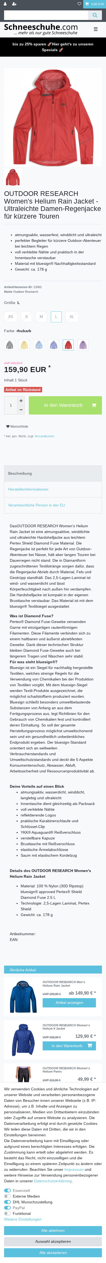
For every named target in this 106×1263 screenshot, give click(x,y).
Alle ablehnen (53, 1230)
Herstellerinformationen (28, 489)
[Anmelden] (6, 4)
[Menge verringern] (21, 410)
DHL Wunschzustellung (32, 1202)
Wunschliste (19, 426)
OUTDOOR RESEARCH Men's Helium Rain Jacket (64, 983)
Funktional (22, 1213)
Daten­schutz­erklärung (53, 1181)
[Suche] (95, 15)
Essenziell (21, 1190)
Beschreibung (20, 473)
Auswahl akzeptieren (53, 1241)
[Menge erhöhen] (21, 400)
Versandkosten (44, 436)
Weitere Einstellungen (23, 1219)
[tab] (53, 473)
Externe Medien (26, 1196)
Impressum (74, 1169)
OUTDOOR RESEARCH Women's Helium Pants (66, 1070)
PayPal (19, 1208)
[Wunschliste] (79, 4)
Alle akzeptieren (53, 1252)
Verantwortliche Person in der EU (36, 505)
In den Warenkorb (63, 405)
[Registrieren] (15, 4)
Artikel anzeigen (69, 1002)
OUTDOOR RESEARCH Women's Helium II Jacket (66, 1027)
